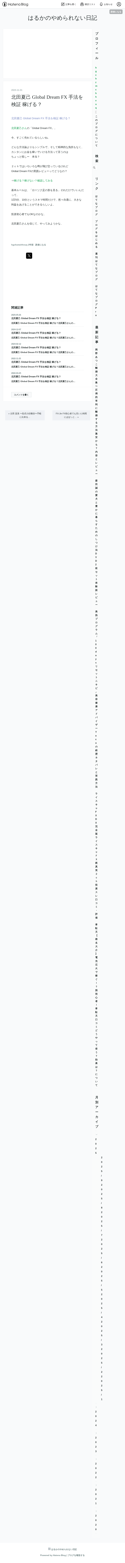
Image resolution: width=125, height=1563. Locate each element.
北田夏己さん (19, 128)
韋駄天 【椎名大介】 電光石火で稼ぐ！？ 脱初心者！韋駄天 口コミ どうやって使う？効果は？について (96, 1004)
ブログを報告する (76, 1555)
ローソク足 (38, 190)
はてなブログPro (96, 300)
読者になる (116, 11)
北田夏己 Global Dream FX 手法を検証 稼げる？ (36, 318)
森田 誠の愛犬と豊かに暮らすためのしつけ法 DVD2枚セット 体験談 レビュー (96, 542)
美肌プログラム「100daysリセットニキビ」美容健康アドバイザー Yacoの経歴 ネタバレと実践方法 (96, 699)
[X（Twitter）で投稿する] (29, 256)
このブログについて (96, 131)
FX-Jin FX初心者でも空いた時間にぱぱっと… (71, 415)
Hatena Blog (59, 1555)
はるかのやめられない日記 (62, 18)
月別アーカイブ (96, 1112)
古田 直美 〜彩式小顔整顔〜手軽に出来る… (24, 415)
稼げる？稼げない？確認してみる (33, 180)
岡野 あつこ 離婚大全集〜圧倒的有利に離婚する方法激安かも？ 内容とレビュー (96, 411)
